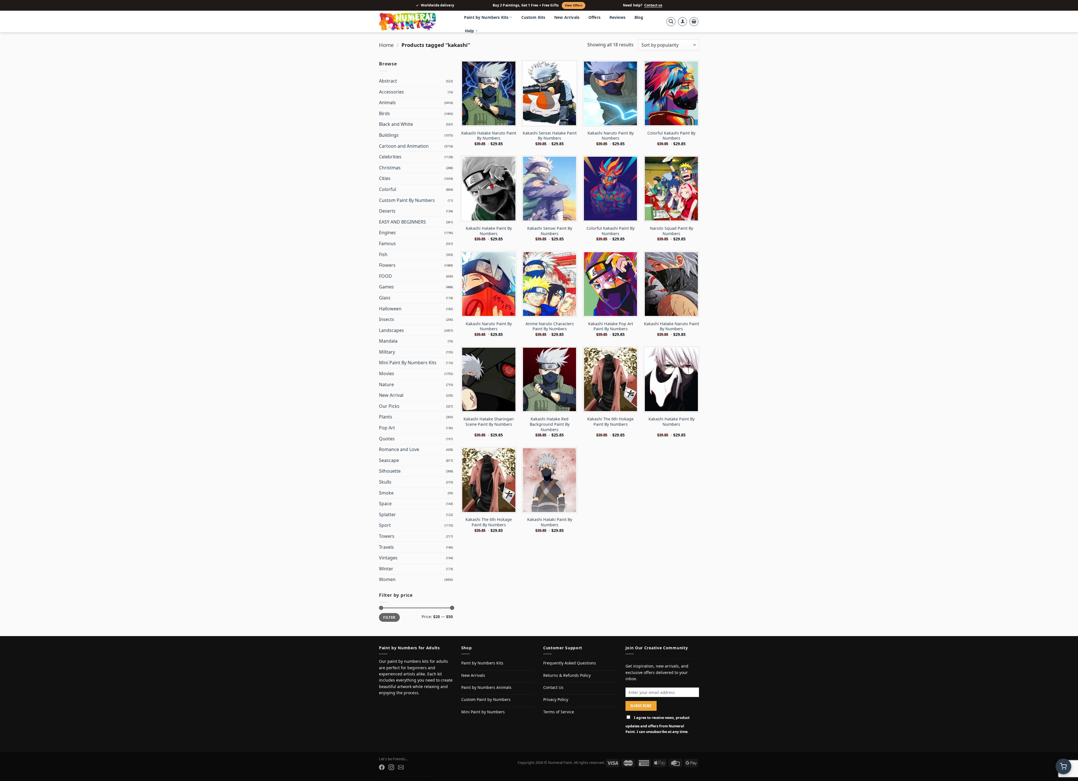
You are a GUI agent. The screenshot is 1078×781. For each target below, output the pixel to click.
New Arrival (391, 395)
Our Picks (389, 406)
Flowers (387, 265)
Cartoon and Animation (404, 146)
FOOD (385, 276)
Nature (386, 384)
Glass (384, 298)
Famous (387, 243)
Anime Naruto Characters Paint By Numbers (550, 326)
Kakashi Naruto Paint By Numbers (611, 136)
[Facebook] (382, 767)
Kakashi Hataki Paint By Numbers (549, 522)
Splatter (387, 514)
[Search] (670, 21)
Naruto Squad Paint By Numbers (671, 231)
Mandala (388, 341)
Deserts (387, 211)
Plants (385, 417)
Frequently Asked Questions (569, 663)
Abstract (388, 81)
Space (385, 503)
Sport (385, 525)
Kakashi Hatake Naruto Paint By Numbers (488, 136)
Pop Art (387, 428)
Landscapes (391, 330)
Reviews (617, 17)
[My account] (682, 21)
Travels (386, 547)
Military (387, 352)
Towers (386, 536)
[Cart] (693, 21)
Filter (389, 617)
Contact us (653, 5)
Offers (594, 17)
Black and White (396, 124)
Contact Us (553, 687)
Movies (386, 373)
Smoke (386, 493)
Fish (383, 254)
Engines (387, 232)
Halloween (390, 309)
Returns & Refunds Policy (567, 675)
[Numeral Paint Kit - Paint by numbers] (415, 22)
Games (386, 287)
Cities (384, 178)
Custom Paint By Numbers (407, 200)
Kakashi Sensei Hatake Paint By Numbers (550, 136)
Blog (638, 17)
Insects (386, 319)
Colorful (387, 189)
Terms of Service (558, 711)
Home (386, 44)
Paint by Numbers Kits (486, 17)
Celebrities (390, 157)
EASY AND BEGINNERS (402, 222)
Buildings (389, 135)
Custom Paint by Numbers (486, 699)
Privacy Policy (555, 699)
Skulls (385, 482)
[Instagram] (391, 767)
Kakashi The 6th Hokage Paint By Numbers (610, 421)
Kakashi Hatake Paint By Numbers (489, 231)
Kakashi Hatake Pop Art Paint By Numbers (610, 326)
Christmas (390, 168)
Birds (384, 113)
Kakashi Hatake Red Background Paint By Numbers (550, 424)
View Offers (573, 5)
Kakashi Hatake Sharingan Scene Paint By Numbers (488, 421)
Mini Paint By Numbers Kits (408, 362)
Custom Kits (533, 17)
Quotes (387, 439)
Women (387, 579)
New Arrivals (566, 17)
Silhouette (390, 471)
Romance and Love (399, 449)
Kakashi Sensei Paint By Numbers (549, 231)
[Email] (401, 767)
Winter (386, 569)
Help (469, 30)
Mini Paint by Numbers (483, 711)
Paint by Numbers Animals (486, 687)
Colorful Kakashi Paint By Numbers (671, 136)
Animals (387, 102)
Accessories (391, 92)
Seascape (389, 460)
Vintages (388, 558)
